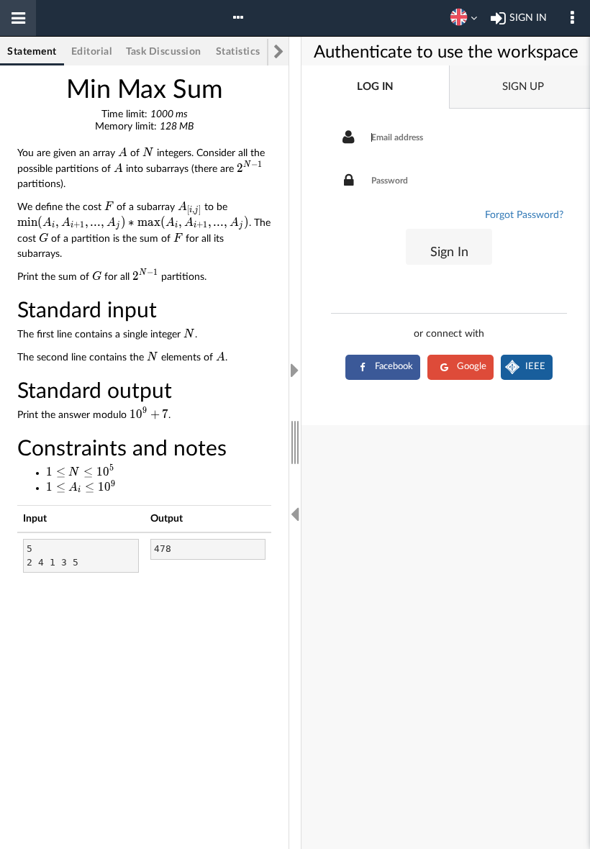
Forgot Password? (524, 215)
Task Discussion (163, 52)
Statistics (238, 52)
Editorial (91, 52)
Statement (32, 52)
